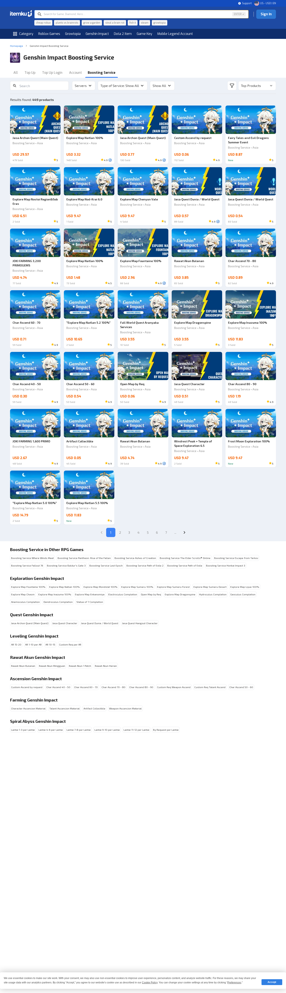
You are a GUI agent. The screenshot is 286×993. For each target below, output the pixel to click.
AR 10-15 (50, 644)
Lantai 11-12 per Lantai (136, 729)
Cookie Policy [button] (149, 982)
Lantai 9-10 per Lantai (107, 729)
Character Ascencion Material (28, 708)
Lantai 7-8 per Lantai (79, 729)
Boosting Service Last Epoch (106, 565)
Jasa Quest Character (64, 623)
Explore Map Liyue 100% (244, 586)
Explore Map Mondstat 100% (100, 586)
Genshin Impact (97, 34)
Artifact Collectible (94, 708)
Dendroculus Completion (58, 601)
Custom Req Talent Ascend (209, 687)
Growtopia (73, 34)
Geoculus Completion (242, 594)
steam (144, 22)
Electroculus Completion (122, 594)
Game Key (144, 34)
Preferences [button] (234, 982)
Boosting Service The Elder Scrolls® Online (185, 557)
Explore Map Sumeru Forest (173, 586)
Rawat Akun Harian (106, 665)
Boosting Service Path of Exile (184, 565)
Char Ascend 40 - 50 (58, 687)
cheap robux (43, 22)
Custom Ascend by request (27, 687)
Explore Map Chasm (23, 594)
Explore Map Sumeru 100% (137, 586)
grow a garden (91, 22)
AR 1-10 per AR (33, 644)
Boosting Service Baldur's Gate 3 (66, 565)
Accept (272, 982)
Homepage (16, 45)
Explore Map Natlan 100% (64, 586)
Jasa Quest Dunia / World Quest (99, 623)
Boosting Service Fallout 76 (27, 565)
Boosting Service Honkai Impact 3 (225, 565)
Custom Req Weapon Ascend (174, 687)
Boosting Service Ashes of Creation (135, 557)
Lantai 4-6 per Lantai (51, 729)
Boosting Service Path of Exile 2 (145, 565)
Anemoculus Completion (25, 601)
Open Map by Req (151, 594)
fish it (132, 22)
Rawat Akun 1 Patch (80, 665)
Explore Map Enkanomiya (89, 594)
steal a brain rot (114, 22)
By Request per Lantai (166, 729)
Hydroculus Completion (213, 594)
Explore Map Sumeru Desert (210, 586)
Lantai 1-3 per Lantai (23, 729)
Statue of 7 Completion (89, 601)
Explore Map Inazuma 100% (54, 594)
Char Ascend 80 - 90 (141, 687)
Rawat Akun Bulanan (23, 665)
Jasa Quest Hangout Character (140, 623)
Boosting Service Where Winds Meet (32, 557)
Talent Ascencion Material (64, 708)
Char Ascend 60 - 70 (86, 687)
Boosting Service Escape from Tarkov (236, 557)
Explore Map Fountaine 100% (28, 586)
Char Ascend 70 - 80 (113, 687)
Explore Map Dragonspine (180, 594)
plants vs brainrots (67, 22)
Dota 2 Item (123, 34)
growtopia (159, 22)
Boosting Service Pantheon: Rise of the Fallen (84, 557)
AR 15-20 (16, 644)
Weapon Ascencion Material (125, 708)
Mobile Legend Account (175, 34)
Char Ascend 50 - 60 (241, 687)
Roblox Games (49, 34)
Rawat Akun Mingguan (52, 665)
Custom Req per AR (70, 644)
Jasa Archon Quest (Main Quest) (30, 623)
